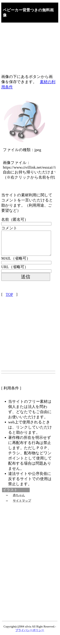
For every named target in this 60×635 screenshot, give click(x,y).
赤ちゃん (19, 495)
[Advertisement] (28, 51)
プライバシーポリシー (29, 630)
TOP (9, 294)
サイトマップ (22, 500)
